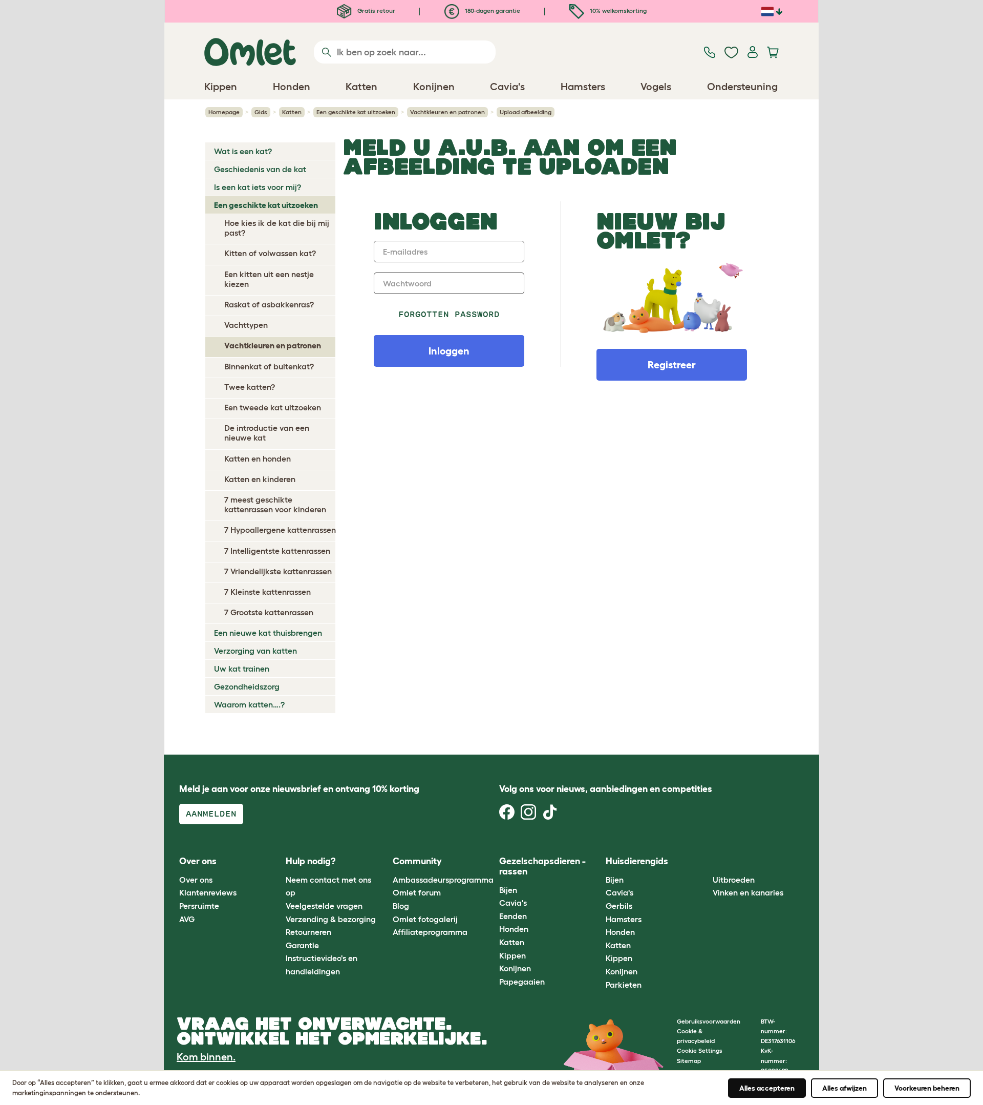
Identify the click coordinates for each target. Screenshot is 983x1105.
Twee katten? (249, 386)
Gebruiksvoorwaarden (708, 1021)
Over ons (195, 879)
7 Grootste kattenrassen (268, 612)
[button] (705, 861)
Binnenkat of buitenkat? (269, 366)
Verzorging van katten (255, 650)
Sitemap (689, 1060)
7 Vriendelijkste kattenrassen (278, 571)
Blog (401, 905)
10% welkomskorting (617, 10)
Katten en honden (257, 458)
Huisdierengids (637, 861)
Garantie (302, 945)
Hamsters (624, 919)
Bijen (508, 889)
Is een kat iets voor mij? (257, 187)
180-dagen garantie (491, 10)
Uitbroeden (734, 879)
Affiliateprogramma (430, 931)
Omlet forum (417, 892)
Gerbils (619, 905)
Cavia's (513, 902)
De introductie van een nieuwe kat (266, 432)
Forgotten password (449, 314)
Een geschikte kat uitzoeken (355, 112)
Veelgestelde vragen (324, 905)
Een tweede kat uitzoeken (272, 407)
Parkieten (624, 984)
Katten (292, 112)
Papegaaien (522, 981)
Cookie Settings (699, 1050)
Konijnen (515, 968)
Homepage (224, 112)
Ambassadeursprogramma (443, 879)
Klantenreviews (208, 892)
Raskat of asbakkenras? (269, 304)
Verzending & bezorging (331, 919)
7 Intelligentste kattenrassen (277, 550)
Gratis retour (375, 10)
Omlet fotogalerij (425, 919)
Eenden (513, 916)
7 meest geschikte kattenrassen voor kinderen (275, 504)
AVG (187, 919)
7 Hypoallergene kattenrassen (280, 529)
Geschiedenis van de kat (260, 169)
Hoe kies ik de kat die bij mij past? (276, 227)
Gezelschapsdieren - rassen (542, 866)
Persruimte (199, 905)
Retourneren (308, 931)
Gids (260, 112)
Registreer (672, 364)
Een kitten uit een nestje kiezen (269, 278)
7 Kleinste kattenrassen (267, 591)
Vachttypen (246, 324)
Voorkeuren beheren (926, 1088)
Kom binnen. (206, 1056)
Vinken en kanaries (748, 892)
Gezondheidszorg (247, 686)
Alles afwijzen (844, 1088)
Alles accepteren (767, 1088)
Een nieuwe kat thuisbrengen (268, 632)
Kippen (512, 955)
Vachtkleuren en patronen (447, 112)
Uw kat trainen (241, 668)
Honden (513, 928)
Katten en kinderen (259, 479)
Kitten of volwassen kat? (270, 253)
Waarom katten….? (249, 704)
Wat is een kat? (243, 151)
